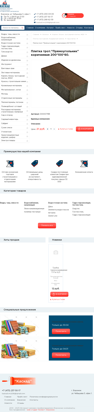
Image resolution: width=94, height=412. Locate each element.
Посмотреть (61, 331)
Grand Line (52, 216)
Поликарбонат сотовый (11, 106)
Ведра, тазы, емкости (10, 34)
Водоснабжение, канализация (8, 39)
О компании (40, 28)
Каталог (50, 28)
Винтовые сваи (7, 68)
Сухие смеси (6, 127)
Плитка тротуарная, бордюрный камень (48, 38)
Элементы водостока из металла (58, 211)
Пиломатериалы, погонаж (12, 102)
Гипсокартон (6, 52)
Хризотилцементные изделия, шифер (10, 136)
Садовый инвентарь (9, 119)
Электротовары (8, 140)
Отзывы (79, 28)
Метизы (4, 94)
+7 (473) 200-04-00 (45, 14)
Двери (4, 56)
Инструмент (6, 64)
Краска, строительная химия (13, 81)
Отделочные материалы (11, 98)
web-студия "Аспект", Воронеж (40, 410)
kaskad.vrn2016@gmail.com (47, 22)
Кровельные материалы (11, 85)
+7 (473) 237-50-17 (44, 17)
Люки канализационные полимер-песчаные (34, 210)
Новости (70, 28)
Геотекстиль (77, 212)
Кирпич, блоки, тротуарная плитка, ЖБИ (13, 77)
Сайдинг (4, 123)
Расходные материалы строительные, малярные (12, 111)
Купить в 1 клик (66, 129)
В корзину (86, 129)
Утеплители (6, 132)
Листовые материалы (10, 72)
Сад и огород (6, 115)
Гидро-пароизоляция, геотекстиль (10, 47)
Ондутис (76, 208)
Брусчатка (71, 38)
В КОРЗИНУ (61, 294)
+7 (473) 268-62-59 (44, 19)
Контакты (88, 28)
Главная (30, 28)
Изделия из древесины (11, 60)
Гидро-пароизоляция (81, 215)
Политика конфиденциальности (44, 397)
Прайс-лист (60, 28)
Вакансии (21, 400)
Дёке (50, 206)
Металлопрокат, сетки (11, 90)
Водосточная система (10, 43)
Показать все (47, 225)
